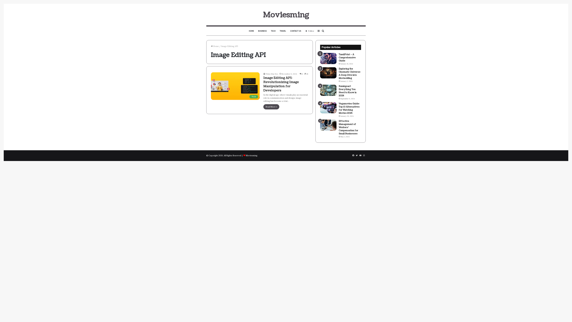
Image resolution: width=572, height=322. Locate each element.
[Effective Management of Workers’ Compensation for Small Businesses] (328, 125)
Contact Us (295, 31)
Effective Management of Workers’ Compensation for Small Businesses (348, 127)
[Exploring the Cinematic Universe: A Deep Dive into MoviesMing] (328, 72)
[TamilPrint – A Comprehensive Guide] (328, 58)
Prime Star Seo (272, 74)
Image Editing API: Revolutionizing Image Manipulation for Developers (281, 84)
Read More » (271, 107)
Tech (273, 31)
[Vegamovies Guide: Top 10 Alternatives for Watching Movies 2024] (328, 107)
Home (251, 31)
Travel (283, 31)
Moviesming (251, 155)
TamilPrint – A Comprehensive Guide (347, 57)
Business (262, 31)
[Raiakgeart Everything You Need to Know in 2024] (328, 90)
